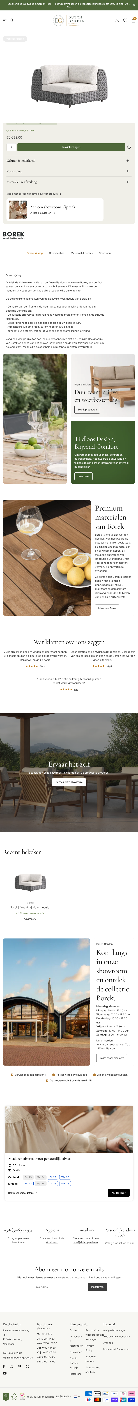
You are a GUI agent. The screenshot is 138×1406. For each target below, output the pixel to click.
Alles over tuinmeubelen (116, 1336)
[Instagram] (11, 1366)
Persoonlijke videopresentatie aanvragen (95, 1335)
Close (134, 5)
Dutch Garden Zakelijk (74, 1363)
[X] (27, 1366)
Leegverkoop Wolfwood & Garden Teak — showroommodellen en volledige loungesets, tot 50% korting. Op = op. (69, 5)
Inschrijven (97, 1286)
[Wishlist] (125, 20)
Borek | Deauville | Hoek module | (30, 907)
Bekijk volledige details (21, 1192)
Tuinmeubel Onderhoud (116, 1349)
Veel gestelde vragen (114, 1330)
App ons (52, 1230)
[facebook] (3, 1366)
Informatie (109, 1324)
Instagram (75, 1373)
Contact (74, 1330)
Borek (20, 38)
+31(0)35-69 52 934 (18, 1230)
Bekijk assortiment (5, 20)
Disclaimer (76, 1352)
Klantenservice (79, 1324)
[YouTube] (4, 1373)
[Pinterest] (19, 1366)
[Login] (117, 20)
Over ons (108, 1342)
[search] (11, 20)
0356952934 (15, 1352)
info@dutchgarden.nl (85, 1242)
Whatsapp (52, 1242)
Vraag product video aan (119, 1243)
